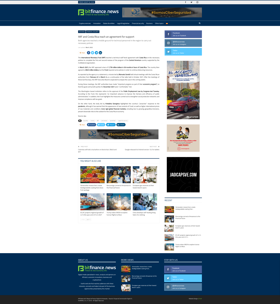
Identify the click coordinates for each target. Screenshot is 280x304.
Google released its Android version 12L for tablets (142, 149)
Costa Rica (85, 120)
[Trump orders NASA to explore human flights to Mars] (119, 201)
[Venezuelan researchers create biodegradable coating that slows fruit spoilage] (92, 174)
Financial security (138, 23)
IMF (98, 120)
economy (92, 120)
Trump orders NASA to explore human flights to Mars (187, 245)
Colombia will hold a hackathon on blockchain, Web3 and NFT (97, 150)
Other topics (159, 23)
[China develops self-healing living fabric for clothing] (145, 201)
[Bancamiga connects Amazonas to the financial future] (119, 174)
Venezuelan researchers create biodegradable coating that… (185, 208)
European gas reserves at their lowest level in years (187, 227)
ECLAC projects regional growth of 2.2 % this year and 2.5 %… (188, 236)
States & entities (109, 23)
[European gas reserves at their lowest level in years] (145, 174)
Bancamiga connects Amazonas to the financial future (187, 217)
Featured (82, 32)
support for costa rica (123, 120)
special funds (113, 120)
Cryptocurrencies (85, 23)
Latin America (104, 120)
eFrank (200, 299)
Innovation (97, 23)
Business (149, 23)
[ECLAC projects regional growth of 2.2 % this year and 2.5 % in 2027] (92, 201)
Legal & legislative (123, 23)
